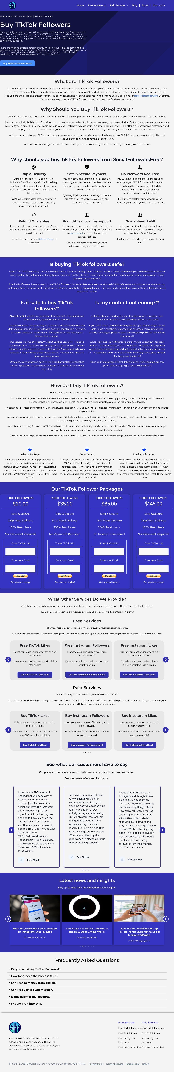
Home (80, 5)
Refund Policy (45, 239)
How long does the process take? (34, 976)
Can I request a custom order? (32, 989)
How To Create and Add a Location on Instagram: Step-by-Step (35, 930)
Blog (134, 5)
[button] (8, 659)
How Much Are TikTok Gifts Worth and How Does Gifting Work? (87, 930)
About (145, 5)
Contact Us (159, 5)
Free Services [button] (95, 5)
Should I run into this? (26, 1003)
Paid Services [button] (117, 5)
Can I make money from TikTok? (34, 983)
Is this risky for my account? (31, 996)
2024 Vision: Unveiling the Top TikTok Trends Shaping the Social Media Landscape (139, 932)
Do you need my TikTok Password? (35, 969)
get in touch (77, 233)
